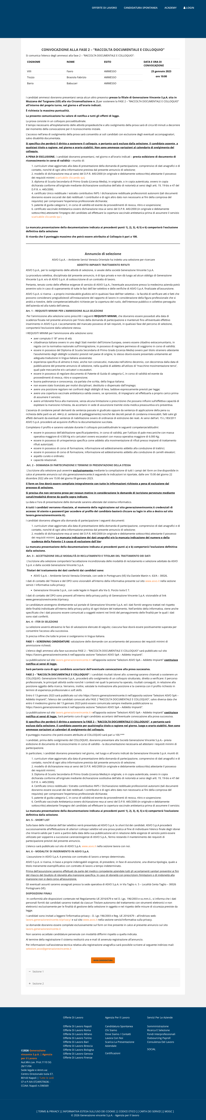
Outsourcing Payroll (159, 1038)
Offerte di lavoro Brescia (78, 1045)
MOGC (169, 1111)
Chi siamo (111, 1030)
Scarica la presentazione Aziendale (119, 1043)
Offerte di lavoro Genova (78, 1053)
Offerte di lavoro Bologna (78, 1049)
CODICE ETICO (127, 1111)
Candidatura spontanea (141, 7)
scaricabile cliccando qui (69, 177)
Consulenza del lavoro (160, 1042)
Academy (171, 7)
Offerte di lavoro (104, 7)
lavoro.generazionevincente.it (73, 660)
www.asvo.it (152, 581)
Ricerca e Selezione (158, 1030)
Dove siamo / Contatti (118, 1034)
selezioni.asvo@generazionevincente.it (48, 948)
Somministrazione (158, 1026)
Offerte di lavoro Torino (77, 1038)
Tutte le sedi (46, 1077)
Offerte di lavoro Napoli (77, 1026)
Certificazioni (112, 1053)
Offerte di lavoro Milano (77, 1034)
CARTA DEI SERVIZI (150, 1111)
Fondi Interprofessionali (161, 1034)
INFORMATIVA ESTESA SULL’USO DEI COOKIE (89, 1111)
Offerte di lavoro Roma (77, 1030)
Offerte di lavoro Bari (76, 1042)
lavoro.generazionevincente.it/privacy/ (48, 919)
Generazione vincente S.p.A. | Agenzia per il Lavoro (36, 1054)
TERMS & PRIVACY (49, 1111)
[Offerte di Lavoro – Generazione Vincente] (20, 19)
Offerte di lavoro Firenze (77, 1057)
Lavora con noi (114, 1038)
